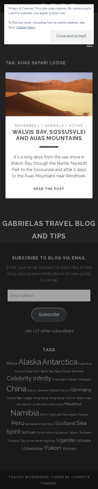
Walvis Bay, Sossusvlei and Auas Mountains (49, 135)
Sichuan (28, 432)
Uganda (65, 440)
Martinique (56, 404)
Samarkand (33, 424)
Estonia (54, 390)
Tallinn (73, 432)
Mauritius (73, 404)
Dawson (43, 390)
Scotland (65, 423)
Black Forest (63, 371)
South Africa (45, 432)
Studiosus (61, 432)
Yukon (52, 447)
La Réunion (40, 404)
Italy (88, 398)
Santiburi (48, 424)
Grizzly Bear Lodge (19, 398)
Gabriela (54, 125)
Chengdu (84, 379)
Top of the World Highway (37, 440)
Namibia (24, 412)
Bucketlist (19, 52)
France (64, 390)
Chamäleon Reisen (64, 379)
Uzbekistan (32, 448)
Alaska (29, 361)
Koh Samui (24, 404)
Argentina (85, 363)
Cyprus (32, 390)
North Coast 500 (50, 414)
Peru (17, 422)
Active (76, 125)
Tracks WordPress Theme (36, 477)
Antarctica (59, 361)
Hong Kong (40, 398)
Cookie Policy (25, 27)
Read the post (49, 189)
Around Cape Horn (27, 371)
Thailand (13, 440)
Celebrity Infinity (29, 378)
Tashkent (85, 432)
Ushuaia (83, 440)
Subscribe (49, 314)
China (16, 388)
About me (17, 45)
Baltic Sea (47, 371)
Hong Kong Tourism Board (67, 398)
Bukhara (77, 371)
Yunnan (69, 448)
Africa (12, 363)
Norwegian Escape (75, 414)
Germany (80, 389)
